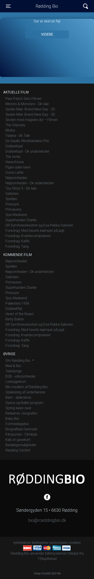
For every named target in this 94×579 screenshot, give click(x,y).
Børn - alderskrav (18, 397)
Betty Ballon (14, 319)
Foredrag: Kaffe (17, 241)
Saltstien (12, 194)
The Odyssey (15, 125)
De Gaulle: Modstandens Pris (27, 141)
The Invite (12, 157)
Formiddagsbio (17, 424)
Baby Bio (12, 418)
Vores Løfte (14, 172)
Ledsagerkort (15, 382)
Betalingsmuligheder (20, 445)
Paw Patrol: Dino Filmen (23, 99)
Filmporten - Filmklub (21, 434)
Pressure (12, 204)
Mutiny (10, 130)
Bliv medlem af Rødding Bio (26, 387)
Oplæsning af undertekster (25, 392)
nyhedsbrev (22, 543)
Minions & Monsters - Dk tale (27, 104)
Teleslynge (13, 371)
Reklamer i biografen (21, 413)
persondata (58, 543)
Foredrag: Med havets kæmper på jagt (34, 230)
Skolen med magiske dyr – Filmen (31, 120)
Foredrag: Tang (17, 246)
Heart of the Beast (19, 314)
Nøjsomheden (16, 178)
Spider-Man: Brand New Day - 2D (30, 109)
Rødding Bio (47, 6)
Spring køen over (18, 408)
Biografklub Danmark (21, 429)
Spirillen (11, 199)
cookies (74, 543)
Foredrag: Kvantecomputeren (28, 236)
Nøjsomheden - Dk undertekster (29, 183)
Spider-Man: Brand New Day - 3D (30, 114)
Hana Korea (14, 162)
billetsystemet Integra (61, 553)
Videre (47, 34)
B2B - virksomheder (20, 376)
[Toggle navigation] (85, 6)
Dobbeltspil (14, 146)
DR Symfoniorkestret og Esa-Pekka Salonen (39, 225)
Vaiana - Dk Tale (17, 135)
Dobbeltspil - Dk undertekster (27, 151)
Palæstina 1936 (17, 303)
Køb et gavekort (17, 440)
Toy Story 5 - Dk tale (21, 188)
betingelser (40, 543)
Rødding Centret (17, 450)
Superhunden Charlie (21, 220)
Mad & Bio (13, 366)
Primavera (13, 209)
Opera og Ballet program (24, 403)
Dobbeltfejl (13, 309)
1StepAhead (47, 559)
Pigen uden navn (17, 167)
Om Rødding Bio (18, 360)
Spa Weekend (16, 215)
